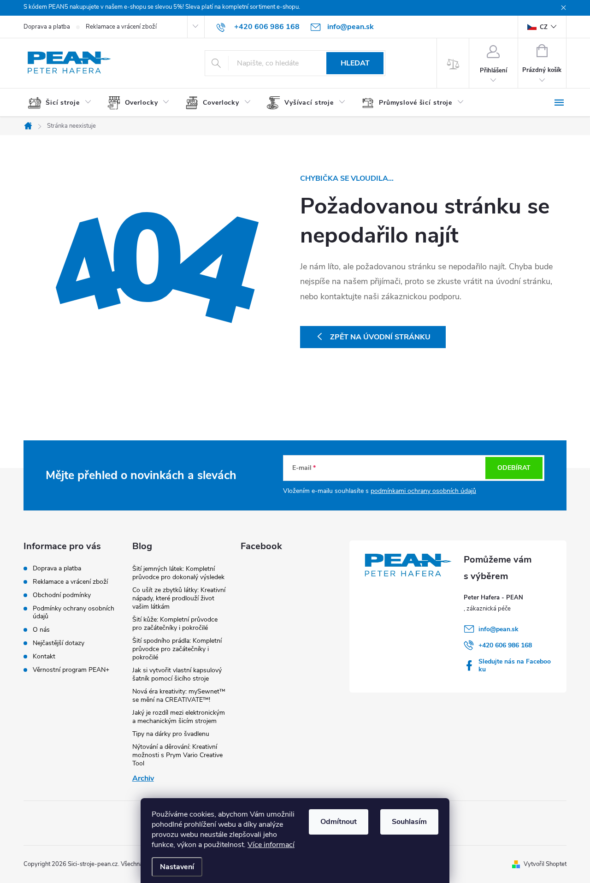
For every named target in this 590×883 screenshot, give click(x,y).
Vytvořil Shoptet (545, 864)
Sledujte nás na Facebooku (514, 665)
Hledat (355, 63)
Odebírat (514, 467)
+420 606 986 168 (505, 645)
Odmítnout (338, 822)
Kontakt (44, 656)
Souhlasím (409, 822)
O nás (41, 629)
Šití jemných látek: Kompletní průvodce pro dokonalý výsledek (178, 572)
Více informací (271, 845)
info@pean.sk (498, 629)
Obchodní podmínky (62, 595)
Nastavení (177, 867)
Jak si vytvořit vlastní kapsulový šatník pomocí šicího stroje (177, 674)
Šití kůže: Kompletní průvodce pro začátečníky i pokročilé (175, 623)
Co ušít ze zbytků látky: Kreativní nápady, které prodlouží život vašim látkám (178, 598)
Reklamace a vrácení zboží (121, 27)
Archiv (143, 778)
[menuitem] (63, 103)
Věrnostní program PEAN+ (71, 669)
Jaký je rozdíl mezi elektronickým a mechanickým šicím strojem (178, 716)
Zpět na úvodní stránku (380, 337)
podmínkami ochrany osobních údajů (423, 490)
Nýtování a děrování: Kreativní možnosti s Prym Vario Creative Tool (177, 755)
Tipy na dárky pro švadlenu (170, 733)
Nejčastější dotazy (58, 643)
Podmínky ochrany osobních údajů (73, 612)
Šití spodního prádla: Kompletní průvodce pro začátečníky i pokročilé (177, 649)
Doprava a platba (47, 27)
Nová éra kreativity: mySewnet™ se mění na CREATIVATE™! (178, 695)
